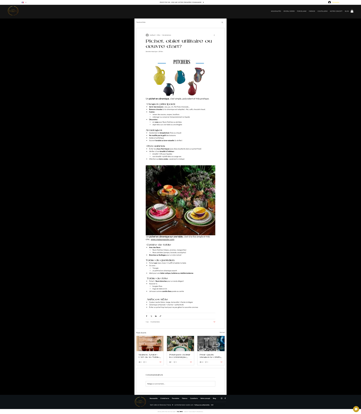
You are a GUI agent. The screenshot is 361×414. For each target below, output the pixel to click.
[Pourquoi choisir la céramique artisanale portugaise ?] (180, 343)
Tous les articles (140, 22)
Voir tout (222, 332)
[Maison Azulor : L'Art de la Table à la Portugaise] (150, 343)
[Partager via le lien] (160, 316)
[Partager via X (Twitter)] (151, 316)
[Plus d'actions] (214, 35)
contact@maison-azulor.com (183, 405)
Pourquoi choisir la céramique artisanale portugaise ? (179, 355)
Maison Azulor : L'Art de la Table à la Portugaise (149, 355)
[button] (352, 11)
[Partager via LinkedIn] (156, 316)
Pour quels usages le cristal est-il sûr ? (210, 355)
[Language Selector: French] (24, 2)
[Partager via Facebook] (147, 316)
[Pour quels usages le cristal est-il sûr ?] (211, 343)
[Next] (203, 2)
